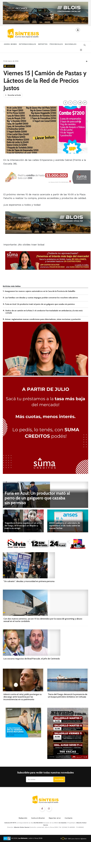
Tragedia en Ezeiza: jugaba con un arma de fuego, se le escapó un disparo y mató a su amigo (23, 525)
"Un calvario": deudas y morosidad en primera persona (28, 581)
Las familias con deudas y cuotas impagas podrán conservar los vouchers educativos (41, 297)
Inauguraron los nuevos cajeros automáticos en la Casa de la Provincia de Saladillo (40, 291)
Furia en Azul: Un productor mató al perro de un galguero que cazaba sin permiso (40, 304)
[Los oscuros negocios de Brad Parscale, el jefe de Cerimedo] (31, 642)
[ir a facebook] (42, 808)
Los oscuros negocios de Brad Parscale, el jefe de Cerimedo (31, 658)
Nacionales (70, 44)
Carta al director (38, 818)
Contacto (68, 818)
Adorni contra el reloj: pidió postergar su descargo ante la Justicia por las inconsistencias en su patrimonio (22, 697)
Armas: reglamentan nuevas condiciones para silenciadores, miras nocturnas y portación (43, 319)
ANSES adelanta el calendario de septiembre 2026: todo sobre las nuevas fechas (64, 525)
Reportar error (55, 818)
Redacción (23, 818)
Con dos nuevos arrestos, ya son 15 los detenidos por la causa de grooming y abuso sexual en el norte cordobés (42, 620)
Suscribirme (59, 779)
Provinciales (56, 44)
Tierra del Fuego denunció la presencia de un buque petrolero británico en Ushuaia (67, 695)
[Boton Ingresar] (78, 30)
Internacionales (27, 44)
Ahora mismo (10, 44)
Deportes (43, 44)
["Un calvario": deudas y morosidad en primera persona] (29, 565)
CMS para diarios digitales (77, 839)
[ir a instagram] (48, 808)
